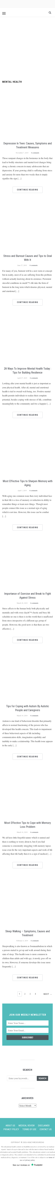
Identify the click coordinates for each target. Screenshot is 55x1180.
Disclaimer (44, 1125)
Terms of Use (29, 1129)
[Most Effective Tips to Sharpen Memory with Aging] (27, 428)
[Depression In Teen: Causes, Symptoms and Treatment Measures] (27, 90)
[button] (4, 13)
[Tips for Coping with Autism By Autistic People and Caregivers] (27, 653)
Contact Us (46, 1129)
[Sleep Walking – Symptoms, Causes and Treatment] (27, 878)
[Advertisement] (27, 48)
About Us (10, 1125)
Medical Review (26, 1125)
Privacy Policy (11, 1129)
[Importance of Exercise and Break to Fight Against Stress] (27, 540)
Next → (48, 994)
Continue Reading (27, 190)
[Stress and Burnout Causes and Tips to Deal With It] (27, 203)
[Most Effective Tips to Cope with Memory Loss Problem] (27, 769)
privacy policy (30, 1160)
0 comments (35, 153)
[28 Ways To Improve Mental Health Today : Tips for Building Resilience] (27, 315)
